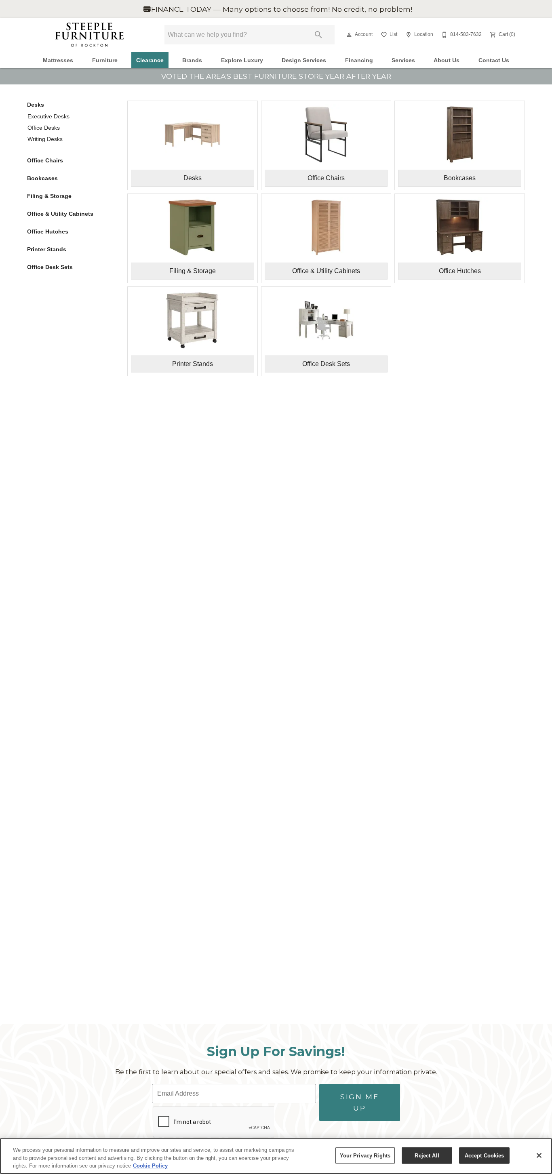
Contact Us (493, 60)
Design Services (304, 60)
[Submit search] (318, 34)
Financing (359, 60)
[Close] (539, 1155)
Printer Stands (46, 249)
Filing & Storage (49, 196)
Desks (35, 104)
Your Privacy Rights (365, 1155)
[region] (276, 1156)
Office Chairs (45, 160)
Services (403, 60)
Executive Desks (48, 116)
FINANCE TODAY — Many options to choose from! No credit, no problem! (280, 9)
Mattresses (58, 60)
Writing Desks (45, 139)
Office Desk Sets (50, 267)
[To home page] (89, 35)
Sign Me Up (359, 1102)
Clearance (150, 60)
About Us (446, 60)
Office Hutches (47, 231)
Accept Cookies (484, 1155)
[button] (349, 35)
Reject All (427, 1155)
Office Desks (43, 127)
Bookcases (42, 178)
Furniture (105, 60)
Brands (192, 60)
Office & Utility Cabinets (60, 213)
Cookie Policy (150, 1166)
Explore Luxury (242, 60)
